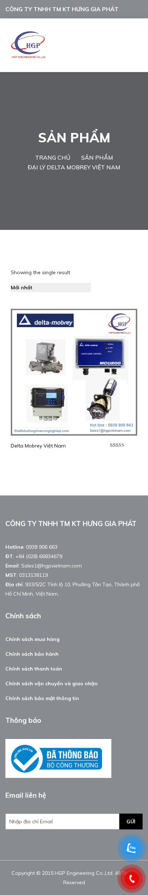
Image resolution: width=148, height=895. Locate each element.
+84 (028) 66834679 (38, 556)
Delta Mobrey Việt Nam (38, 445)
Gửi (130, 821)
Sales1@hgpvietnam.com (51, 565)
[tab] (100, 287)
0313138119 (33, 575)
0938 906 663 (41, 547)
